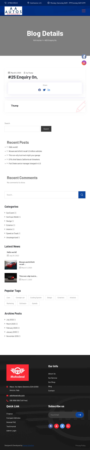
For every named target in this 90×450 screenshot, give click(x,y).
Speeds (34, 303)
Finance (9, 414)
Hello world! (13, 147)
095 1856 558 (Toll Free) (18, 400)
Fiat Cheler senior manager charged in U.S (25, 163)
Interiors (73, 298)
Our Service (52, 378)
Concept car (20, 298)
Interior (9, 229)
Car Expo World (12, 217)
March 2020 (10, 324)
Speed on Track (12, 233)
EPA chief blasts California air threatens (24, 159)
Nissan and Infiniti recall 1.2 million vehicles (25, 151)
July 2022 (10, 319)
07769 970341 (12, 3)
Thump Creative (28, 445)
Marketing (10, 303)
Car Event (10, 213)
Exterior (9, 225)
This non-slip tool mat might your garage (24, 155)
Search (7, 123)
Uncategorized (12, 237)
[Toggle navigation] (83, 11)
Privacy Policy (80, 445)
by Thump (29, 73)
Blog (50, 386)
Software (22, 303)
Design (9, 221)
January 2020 (11, 332)
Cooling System (35, 298)
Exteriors (61, 298)
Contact (51, 390)
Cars (8, 298)
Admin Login (11, 430)
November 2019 (12, 336)
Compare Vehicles (13, 418)
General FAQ (11, 422)
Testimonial (11, 426)
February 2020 (11, 328)
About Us (52, 373)
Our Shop (51, 382)
